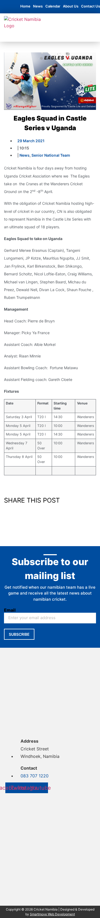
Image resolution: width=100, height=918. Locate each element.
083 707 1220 (35, 775)
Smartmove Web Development (52, 914)
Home (25, 6)
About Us (70, 6)
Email (10, 610)
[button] (46, 37)
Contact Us (90, 6)
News (38, 6)
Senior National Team (50, 155)
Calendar (52, 6)
